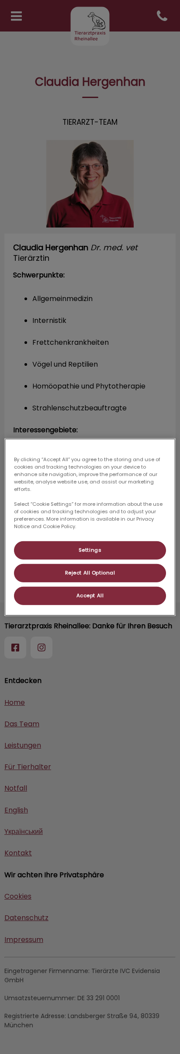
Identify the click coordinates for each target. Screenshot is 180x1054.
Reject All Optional (90, 572)
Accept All (90, 595)
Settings (90, 549)
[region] (89, 527)
